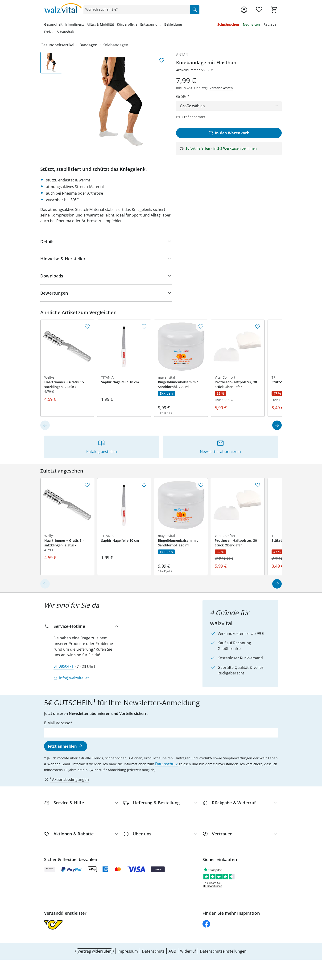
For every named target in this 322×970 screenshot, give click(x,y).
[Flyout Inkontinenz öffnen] (85, 25)
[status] (135, 9)
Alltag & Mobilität (100, 24)
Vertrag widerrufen (94, 951)
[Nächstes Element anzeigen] (277, 425)
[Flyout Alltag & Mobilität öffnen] (115, 25)
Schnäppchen (228, 24)
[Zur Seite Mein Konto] (244, 9)
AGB (172, 951)
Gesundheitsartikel (57, 45)
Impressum (128, 951)
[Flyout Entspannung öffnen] (162, 25)
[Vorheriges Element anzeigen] (45, 425)
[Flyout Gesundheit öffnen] (63, 25)
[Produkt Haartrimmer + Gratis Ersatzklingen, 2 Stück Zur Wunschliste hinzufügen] (87, 327)
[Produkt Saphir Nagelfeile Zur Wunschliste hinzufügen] (144, 327)
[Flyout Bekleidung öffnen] (183, 25)
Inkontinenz (74, 24)
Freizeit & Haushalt (59, 31)
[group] (120, 101)
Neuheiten (251, 24)
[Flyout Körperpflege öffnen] (138, 25)
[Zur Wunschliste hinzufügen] (162, 60)
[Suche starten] (194, 9)
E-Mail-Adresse (57, 722)
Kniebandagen (115, 45)
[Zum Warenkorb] (274, 9)
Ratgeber (271, 24)
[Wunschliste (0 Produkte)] (259, 9)
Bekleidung (173, 24)
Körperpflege (127, 24)
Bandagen (88, 45)
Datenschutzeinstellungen (223, 951)
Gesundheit (53, 24)
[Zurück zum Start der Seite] (316, 936)
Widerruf (188, 951)
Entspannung (150, 24)
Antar (182, 54)
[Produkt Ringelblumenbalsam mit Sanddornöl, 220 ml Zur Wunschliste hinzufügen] (201, 327)
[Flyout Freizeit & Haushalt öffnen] (75, 32)
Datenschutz (166, 763)
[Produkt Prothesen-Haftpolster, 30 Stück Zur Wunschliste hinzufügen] (258, 327)
